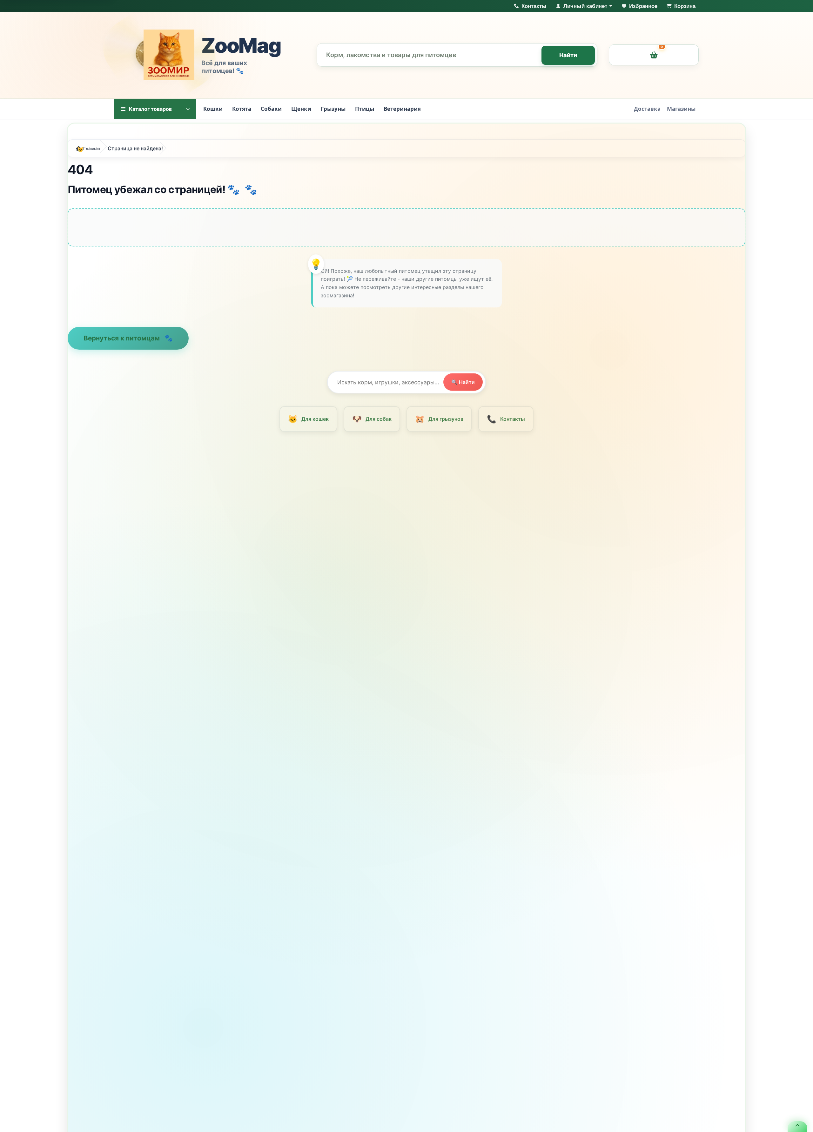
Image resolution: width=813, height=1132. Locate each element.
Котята (241, 108)
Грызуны (333, 108)
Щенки (301, 108)
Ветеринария (402, 108)
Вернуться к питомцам (122, 338)
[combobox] (457, 55)
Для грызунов (439, 419)
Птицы (364, 108)
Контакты (506, 419)
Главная (91, 148)
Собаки (271, 108)
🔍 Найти (463, 382)
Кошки (213, 108)
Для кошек (308, 419)
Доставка (647, 108)
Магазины (681, 108)
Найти (568, 55)
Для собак (372, 419)
